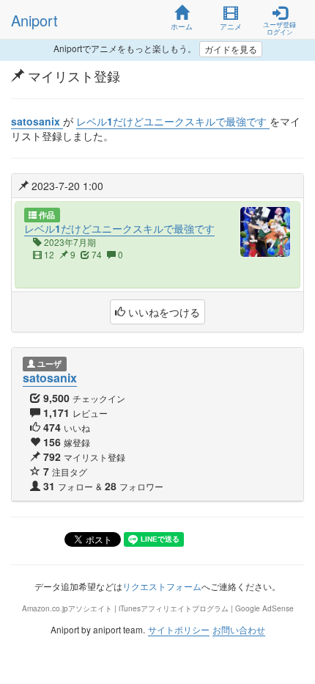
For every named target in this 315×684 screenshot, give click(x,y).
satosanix (50, 377)
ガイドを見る (230, 49)
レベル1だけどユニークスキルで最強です (119, 228)
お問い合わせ (238, 629)
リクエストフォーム (161, 586)
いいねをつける (162, 312)
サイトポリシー (179, 629)
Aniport (34, 20)
